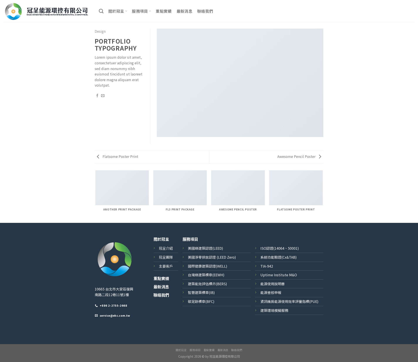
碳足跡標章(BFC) (201, 301)
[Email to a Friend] (102, 96)
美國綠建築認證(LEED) (205, 248)
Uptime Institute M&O (278, 274)
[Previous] (95, 196)
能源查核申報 (270, 292)
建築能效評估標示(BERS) (207, 283)
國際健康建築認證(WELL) (207, 266)
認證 (269, 248)
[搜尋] (101, 11)
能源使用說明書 (272, 283)
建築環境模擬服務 (274, 310)
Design (100, 31)
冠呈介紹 (166, 248)
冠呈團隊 (166, 257)
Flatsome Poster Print (120, 156)
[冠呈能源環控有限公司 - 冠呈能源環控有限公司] (47, 11)
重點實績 (164, 11)
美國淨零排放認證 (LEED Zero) (212, 257)
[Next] (322, 196)
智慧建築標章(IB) (201, 292)
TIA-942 (266, 266)
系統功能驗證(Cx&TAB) (278, 257)
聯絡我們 (205, 11)
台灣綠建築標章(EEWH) (206, 274)
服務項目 (140, 11)
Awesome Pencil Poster (296, 156)
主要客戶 (166, 266)
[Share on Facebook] (97, 96)
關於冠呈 (116, 11)
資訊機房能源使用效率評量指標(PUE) (289, 301)
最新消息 (184, 11)
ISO (263, 248)
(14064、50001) (286, 248)
